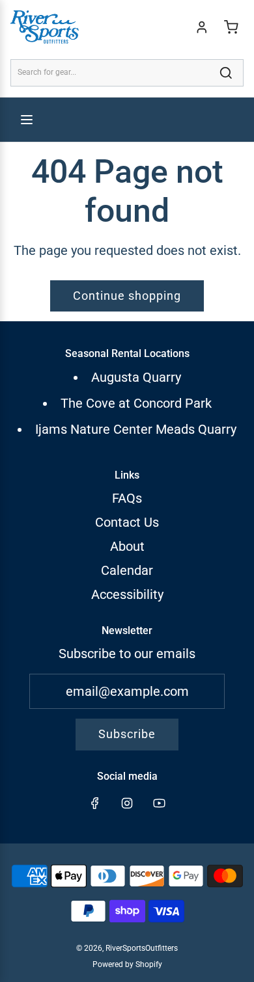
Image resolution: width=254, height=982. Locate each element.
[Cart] (231, 27)
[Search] (226, 72)
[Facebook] (95, 803)
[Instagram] (127, 803)
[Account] (202, 27)
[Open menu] (27, 120)
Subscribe (127, 734)
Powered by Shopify (127, 964)
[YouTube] (159, 803)
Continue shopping (127, 295)
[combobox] (127, 72)
